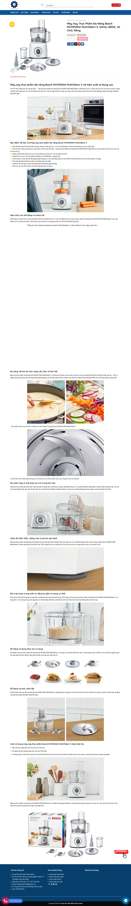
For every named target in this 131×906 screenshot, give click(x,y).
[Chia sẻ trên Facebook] (68, 44)
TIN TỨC (56, 12)
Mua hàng (82, 39)
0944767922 (20, 889)
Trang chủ (70, 20)
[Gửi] (42, 5)
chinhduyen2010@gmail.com (26, 884)
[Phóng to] (12, 70)
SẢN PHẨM (34, 12)
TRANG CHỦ (14, 12)
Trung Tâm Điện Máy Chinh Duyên (23, 874)
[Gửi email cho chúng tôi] (56, 884)
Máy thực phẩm (81, 20)
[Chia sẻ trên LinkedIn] (82, 44)
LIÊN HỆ (75, 12)
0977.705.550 (34, 882)
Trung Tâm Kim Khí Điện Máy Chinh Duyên (28, 887)
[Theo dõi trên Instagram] (51, 884)
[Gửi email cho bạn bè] (75, 44)
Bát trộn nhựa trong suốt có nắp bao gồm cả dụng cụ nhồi (37, 593)
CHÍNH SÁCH (46, 12)
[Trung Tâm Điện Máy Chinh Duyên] (23, 5)
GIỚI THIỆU (24, 12)
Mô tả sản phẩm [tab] (18, 79)
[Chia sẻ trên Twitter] (72, 44)
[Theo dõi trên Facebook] (49, 884)
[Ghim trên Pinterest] (79, 44)
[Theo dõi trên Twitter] (53, 884)
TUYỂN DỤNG (65, 12)
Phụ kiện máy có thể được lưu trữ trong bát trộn (32, 483)
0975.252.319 (24, 882)
